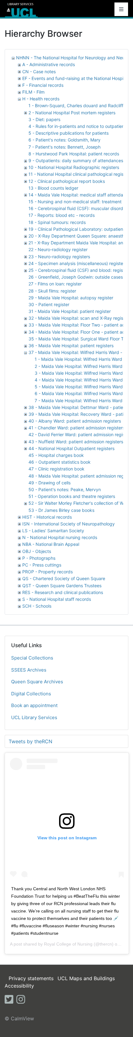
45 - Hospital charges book (56, 455)
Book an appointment (34, 705)
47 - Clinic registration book (56, 468)
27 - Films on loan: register (55, 283)
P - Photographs (38, 558)
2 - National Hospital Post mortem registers (71, 112)
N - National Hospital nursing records (59, 537)
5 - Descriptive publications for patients (68, 133)
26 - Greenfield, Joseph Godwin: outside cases (75, 277)
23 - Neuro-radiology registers (59, 256)
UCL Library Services (34, 717)
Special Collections (32, 658)
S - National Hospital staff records (56, 599)
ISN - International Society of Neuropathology (68, 523)
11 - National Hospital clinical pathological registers (79, 174)
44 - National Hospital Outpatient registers (71, 448)
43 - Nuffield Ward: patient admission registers (75, 441)
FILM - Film (33, 92)
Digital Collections (31, 694)
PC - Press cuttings (41, 564)
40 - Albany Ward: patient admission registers (74, 421)
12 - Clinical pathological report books (66, 181)
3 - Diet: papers (44, 119)
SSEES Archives (28, 670)
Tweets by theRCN (30, 741)
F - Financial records (42, 85)
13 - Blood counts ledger (53, 188)
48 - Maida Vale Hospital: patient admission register (80, 475)
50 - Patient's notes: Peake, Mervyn (64, 489)
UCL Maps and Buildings (86, 978)
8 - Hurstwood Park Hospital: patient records (73, 153)
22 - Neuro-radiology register (58, 249)
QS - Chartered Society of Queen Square (63, 578)
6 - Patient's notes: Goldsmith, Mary (64, 139)
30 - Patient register (48, 304)
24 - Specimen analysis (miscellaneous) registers (77, 263)
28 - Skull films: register (52, 290)
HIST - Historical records (47, 517)
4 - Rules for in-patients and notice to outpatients (78, 126)
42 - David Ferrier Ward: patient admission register (79, 434)
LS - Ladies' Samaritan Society (53, 530)
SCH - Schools (36, 606)
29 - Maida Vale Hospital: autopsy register (70, 297)
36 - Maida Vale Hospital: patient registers (71, 345)
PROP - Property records (47, 571)
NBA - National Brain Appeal (50, 544)
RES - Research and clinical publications (62, 592)
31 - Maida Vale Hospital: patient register (69, 311)
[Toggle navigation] (121, 9)
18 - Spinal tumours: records (57, 222)
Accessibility (19, 986)
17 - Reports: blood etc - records (61, 215)
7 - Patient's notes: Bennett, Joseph (64, 147)
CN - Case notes (39, 71)
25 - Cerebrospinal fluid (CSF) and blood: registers (79, 270)
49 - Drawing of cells (49, 482)
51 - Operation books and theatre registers (71, 496)
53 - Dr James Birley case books (61, 510)
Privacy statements (31, 978)
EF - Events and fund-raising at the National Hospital (75, 78)
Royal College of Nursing (68, 944)
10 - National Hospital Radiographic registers (73, 167)
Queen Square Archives (37, 682)
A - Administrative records (48, 64)
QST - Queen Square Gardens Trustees (61, 585)
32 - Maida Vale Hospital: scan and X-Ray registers (79, 318)
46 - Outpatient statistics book (59, 462)
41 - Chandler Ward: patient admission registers (76, 427)
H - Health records (40, 98)
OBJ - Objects (36, 551)
